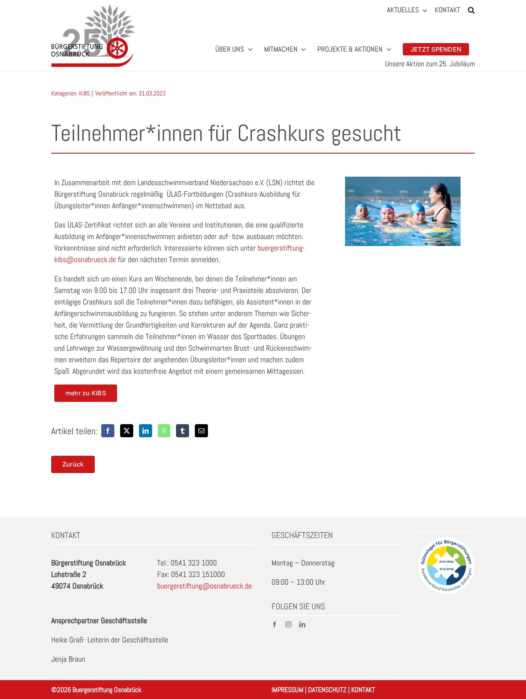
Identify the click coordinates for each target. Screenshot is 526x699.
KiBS (84, 93)
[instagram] (288, 624)
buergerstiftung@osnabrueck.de (204, 586)
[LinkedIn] (145, 430)
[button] (471, 10)
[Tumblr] (182, 430)
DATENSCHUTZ (327, 689)
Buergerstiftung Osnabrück (106, 689)
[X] (126, 430)
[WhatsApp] (164, 430)
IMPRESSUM (287, 689)
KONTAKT (363, 689)
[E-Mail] (201, 430)
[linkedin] (302, 624)
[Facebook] (107, 430)
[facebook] (274, 624)
